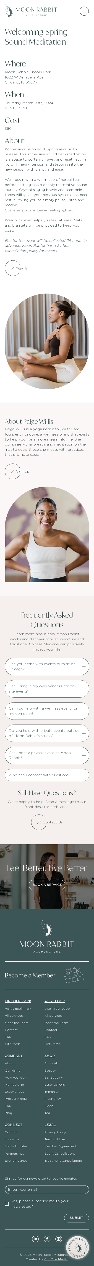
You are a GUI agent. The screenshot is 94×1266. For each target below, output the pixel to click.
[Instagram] (58, 1238)
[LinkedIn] (35, 1238)
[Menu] (84, 11)
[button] (77, 1247)
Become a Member (30, 975)
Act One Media (56, 1259)
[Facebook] (47, 1238)
